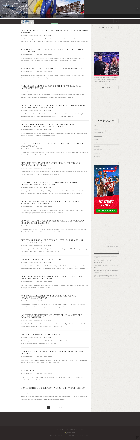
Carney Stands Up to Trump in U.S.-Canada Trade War (52, 69)
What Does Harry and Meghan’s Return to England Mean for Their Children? (51, 277)
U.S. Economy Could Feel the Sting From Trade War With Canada (105, 256)
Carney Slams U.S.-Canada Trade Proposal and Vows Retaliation (105, 261)
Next (136, 9)
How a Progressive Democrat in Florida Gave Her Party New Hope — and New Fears (105, 276)
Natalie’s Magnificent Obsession (40, 334)
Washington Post (98, 153)
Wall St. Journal (98, 149)
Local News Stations (71, 435)
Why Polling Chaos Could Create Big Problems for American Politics (106, 271)
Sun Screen (27, 371)
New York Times (98, 136)
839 (59, 407)
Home (51, 435)
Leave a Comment (48, 35)
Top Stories (96, 146)
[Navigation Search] (116, 21)
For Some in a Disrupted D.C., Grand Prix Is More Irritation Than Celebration (49, 183)
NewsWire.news (62, 429)
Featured (25, 35)
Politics (96, 139)
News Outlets (86, 435)
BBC (95, 125)
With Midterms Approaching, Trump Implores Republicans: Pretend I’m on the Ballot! (47, 125)
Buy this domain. (71, 432)
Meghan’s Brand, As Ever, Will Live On (44, 259)
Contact (80, 435)
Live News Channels (59, 435)
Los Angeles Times (98, 132)
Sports (95, 142)
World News (97, 156)
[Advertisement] (106, 103)
